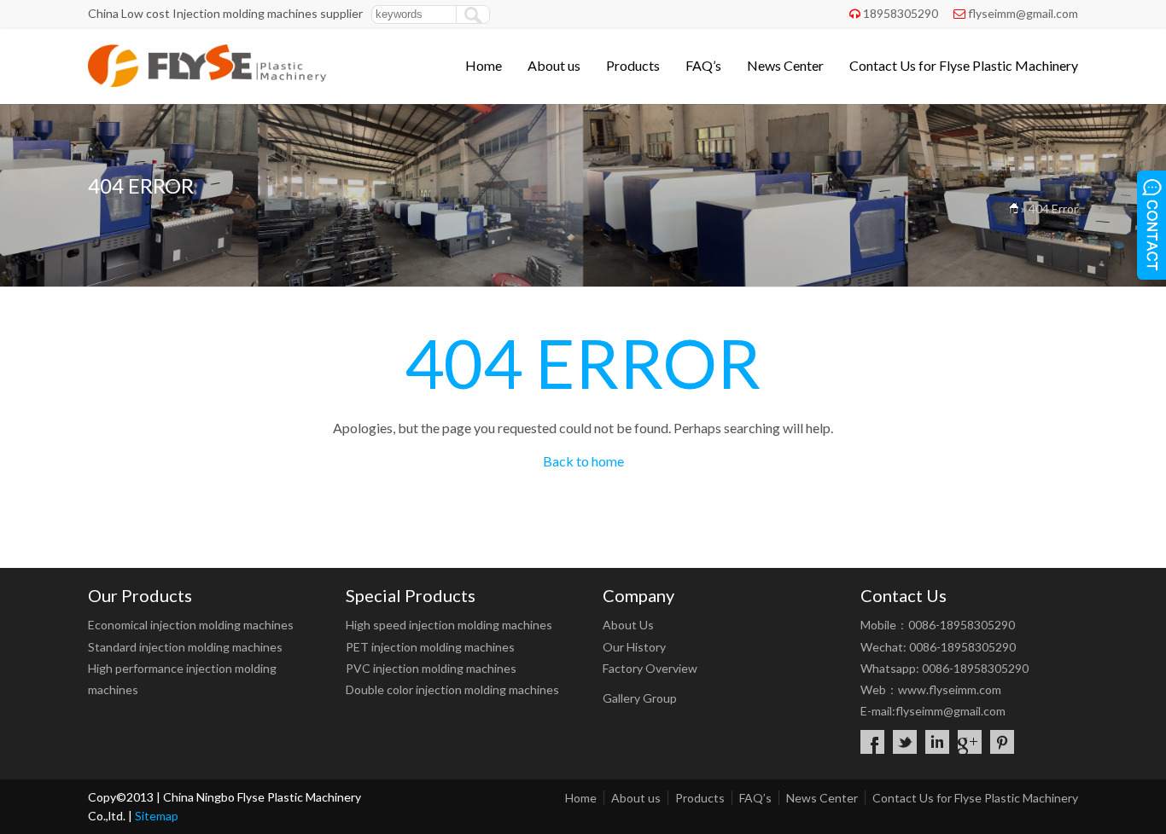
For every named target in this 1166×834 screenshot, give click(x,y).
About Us (628, 624)
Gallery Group (640, 698)
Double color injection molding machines (452, 689)
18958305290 (900, 13)
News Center (785, 65)
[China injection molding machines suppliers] (207, 81)
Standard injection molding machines (185, 647)
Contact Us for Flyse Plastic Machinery (963, 65)
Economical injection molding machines (191, 624)
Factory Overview (650, 668)
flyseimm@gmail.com (1023, 13)
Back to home (583, 461)
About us (554, 65)
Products (633, 65)
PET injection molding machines (430, 647)
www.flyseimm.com (949, 689)
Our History (634, 647)
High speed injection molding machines (449, 624)
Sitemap (156, 815)
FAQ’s (703, 65)
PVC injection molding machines (431, 668)
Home (483, 65)
